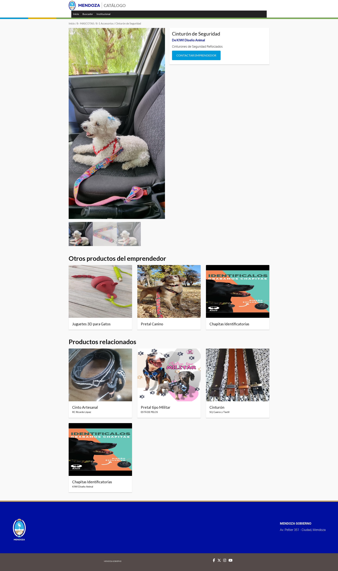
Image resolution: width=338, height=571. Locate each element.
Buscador (88, 13)
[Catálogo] (84, 6)
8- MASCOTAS (85, 23)
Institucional (103, 13)
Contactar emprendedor (196, 55)
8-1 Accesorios (105, 23)
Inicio (76, 13)
